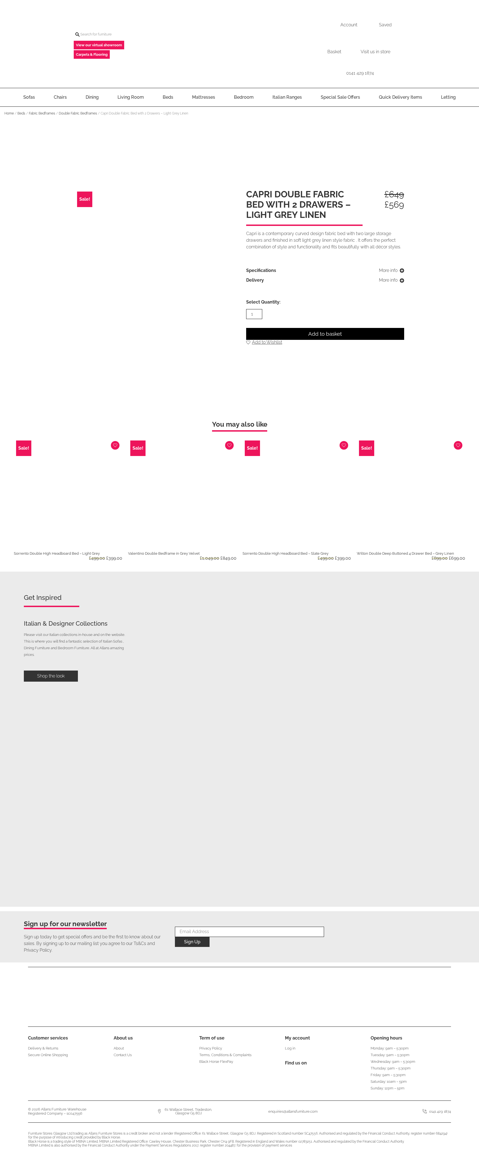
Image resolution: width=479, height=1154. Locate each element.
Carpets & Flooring (92, 54)
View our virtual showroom (99, 45)
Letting (448, 97)
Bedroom (244, 97)
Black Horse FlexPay (216, 1061)
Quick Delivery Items (400, 97)
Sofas (29, 97)
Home (9, 113)
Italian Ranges (287, 97)
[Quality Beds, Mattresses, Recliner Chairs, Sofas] (239, 44)
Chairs (60, 97)
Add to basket (325, 334)
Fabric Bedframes (42, 113)
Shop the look (51, 676)
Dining (92, 97)
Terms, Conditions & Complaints (225, 1055)
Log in (290, 1048)
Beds (168, 97)
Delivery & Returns (43, 1048)
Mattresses (203, 97)
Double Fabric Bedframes (78, 113)
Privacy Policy (210, 1048)
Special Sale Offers (340, 97)
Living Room (131, 97)
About (119, 1048)
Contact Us (123, 1055)
